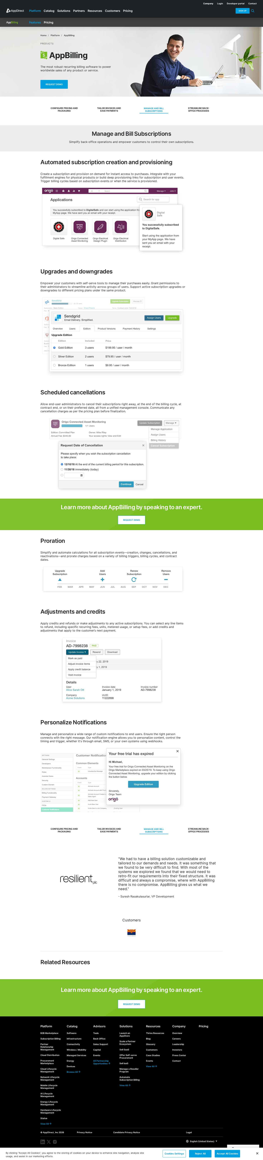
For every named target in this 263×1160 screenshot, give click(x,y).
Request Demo (54, 84)
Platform (55, 35)
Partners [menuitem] (79, 11)
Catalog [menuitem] (49, 11)
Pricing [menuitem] (128, 11)
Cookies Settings (174, 1153)
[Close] (257, 1153)
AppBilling (69, 35)
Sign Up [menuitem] (243, 11)
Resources (153, 1026)
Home (43, 35)
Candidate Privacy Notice (126, 1132)
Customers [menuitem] (112, 11)
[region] (131, 1154)
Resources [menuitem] (95, 11)
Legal (189, 1132)
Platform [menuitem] (35, 11)
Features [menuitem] (35, 22)
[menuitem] (206, 2)
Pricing (203, 1026)
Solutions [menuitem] (63, 11)
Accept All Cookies (227, 1153)
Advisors (99, 1026)
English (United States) (201, 1141)
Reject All (200, 1153)
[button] (201, 1141)
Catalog (72, 1026)
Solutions (126, 1026)
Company (179, 1026)
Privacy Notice (84, 1132)
